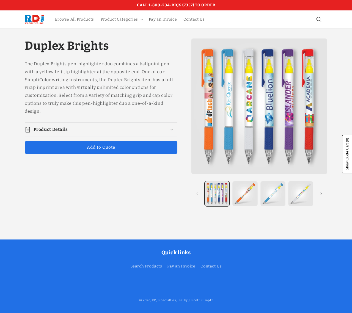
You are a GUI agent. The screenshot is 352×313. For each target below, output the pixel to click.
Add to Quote (101, 147)
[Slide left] (197, 194)
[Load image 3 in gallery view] (272, 193)
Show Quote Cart (347, 154)
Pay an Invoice (181, 266)
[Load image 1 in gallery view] (217, 193)
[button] (121, 19)
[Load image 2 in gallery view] (244, 193)
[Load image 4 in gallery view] (300, 193)
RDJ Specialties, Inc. (167, 300)
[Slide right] (321, 194)
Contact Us (211, 266)
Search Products (146, 266)
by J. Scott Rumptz (198, 300)
